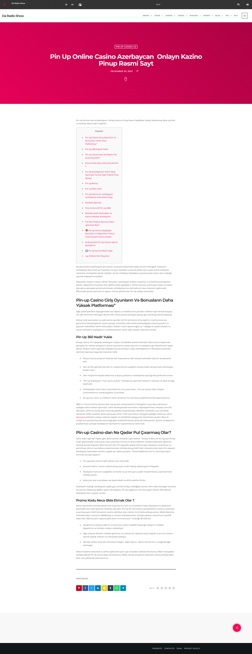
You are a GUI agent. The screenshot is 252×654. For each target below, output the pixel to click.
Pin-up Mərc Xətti (93, 189)
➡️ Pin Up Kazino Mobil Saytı (99, 251)
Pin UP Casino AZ (126, 46)
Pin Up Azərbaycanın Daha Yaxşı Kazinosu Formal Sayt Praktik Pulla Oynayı (102, 175)
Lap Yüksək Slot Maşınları (97, 256)
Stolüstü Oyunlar (93, 202)
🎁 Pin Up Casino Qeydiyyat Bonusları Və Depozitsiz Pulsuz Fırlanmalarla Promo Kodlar (100, 233)
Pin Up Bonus (91, 183)
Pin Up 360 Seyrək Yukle (96, 149)
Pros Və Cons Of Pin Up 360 (98, 208)
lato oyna (80, 417)
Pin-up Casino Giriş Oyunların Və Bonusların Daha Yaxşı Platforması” (100, 140)
